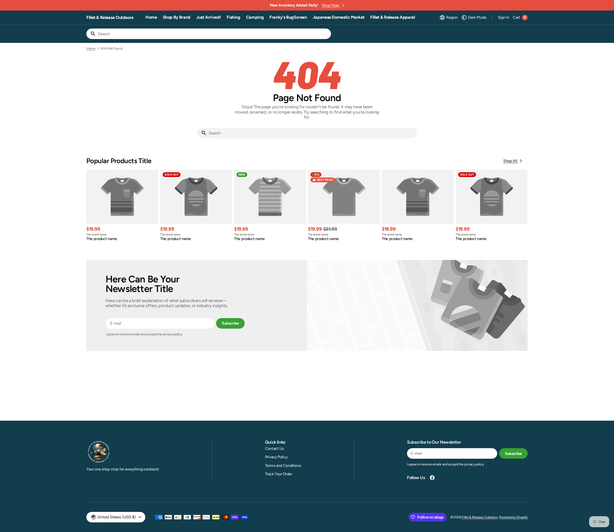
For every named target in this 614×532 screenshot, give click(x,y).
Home (90, 49)
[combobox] (213, 34)
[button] (448, 17)
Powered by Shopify (513, 517)
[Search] (91, 34)
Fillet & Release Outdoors (480, 517)
